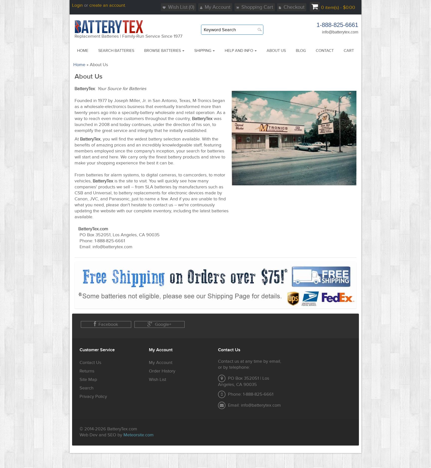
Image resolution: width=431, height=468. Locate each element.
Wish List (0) (181, 7)
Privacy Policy (93, 396)
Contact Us (90, 362)
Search (87, 388)
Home (79, 64)
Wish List (157, 379)
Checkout (294, 7)
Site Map (88, 379)
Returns (87, 371)
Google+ (163, 324)
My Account (217, 7)
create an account (107, 5)
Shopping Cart (257, 7)
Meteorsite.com (138, 435)
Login (77, 5)
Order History (162, 371)
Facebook (108, 324)
